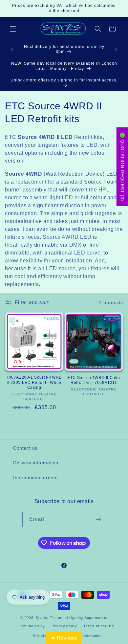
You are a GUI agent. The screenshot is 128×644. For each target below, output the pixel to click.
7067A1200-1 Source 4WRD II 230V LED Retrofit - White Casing (34, 382)
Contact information (83, 636)
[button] (13, 29)
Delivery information (35, 462)
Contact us (25, 448)
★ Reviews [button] (64, 638)
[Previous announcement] (12, 49)
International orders (35, 477)
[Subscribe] (98, 519)
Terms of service (98, 626)
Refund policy (32, 626)
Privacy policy (64, 626)
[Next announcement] (116, 49)
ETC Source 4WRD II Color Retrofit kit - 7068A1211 (93, 380)
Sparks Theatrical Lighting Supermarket (72, 618)
